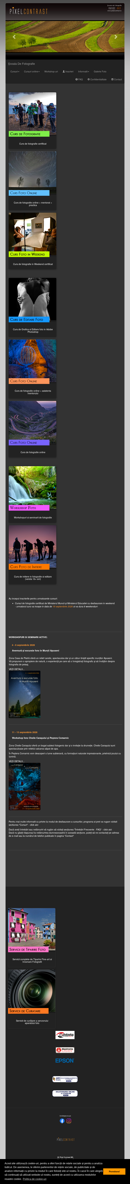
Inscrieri (69, 71)
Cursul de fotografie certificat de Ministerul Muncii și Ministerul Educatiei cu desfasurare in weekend (65, 605)
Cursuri (14, 71)
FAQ (80, 79)
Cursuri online (31, 71)
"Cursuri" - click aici (28, 824)
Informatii (83, 71)
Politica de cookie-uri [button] (34, 1179)
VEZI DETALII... (17, 669)
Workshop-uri (51, 71)
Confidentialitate (98, 79)
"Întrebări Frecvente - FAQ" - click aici (93, 829)
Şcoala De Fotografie (21, 63)
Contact (118, 79)
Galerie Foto (100, 71)
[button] (14, 36)
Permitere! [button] (114, 1171)
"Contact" (69, 835)
